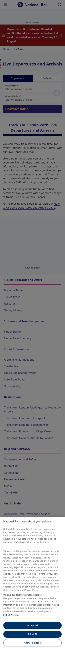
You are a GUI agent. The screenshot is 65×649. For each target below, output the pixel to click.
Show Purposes (32, 642)
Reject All (32, 634)
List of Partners (11, 615)
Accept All (32, 625)
